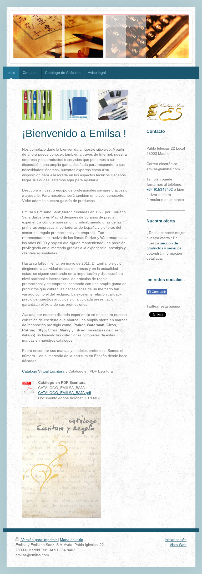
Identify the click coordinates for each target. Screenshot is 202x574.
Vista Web (178, 545)
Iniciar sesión (175, 540)
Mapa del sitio (71, 540)
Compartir (158, 292)
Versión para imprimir (39, 540)
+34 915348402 (160, 189)
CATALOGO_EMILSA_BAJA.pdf (64, 393)
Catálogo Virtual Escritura (43, 371)
